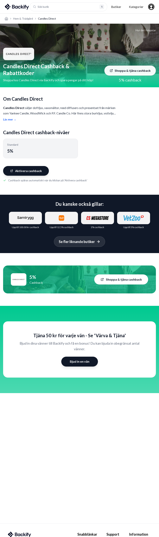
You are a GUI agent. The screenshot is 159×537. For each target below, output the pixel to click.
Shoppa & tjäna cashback (133, 70)
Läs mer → (9, 119)
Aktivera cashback (28, 171)
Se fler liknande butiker (77, 242)
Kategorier (136, 7)
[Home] (6, 18)
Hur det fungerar (146, 30)
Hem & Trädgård (23, 18)
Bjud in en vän (79, 361)
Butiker (116, 7)
